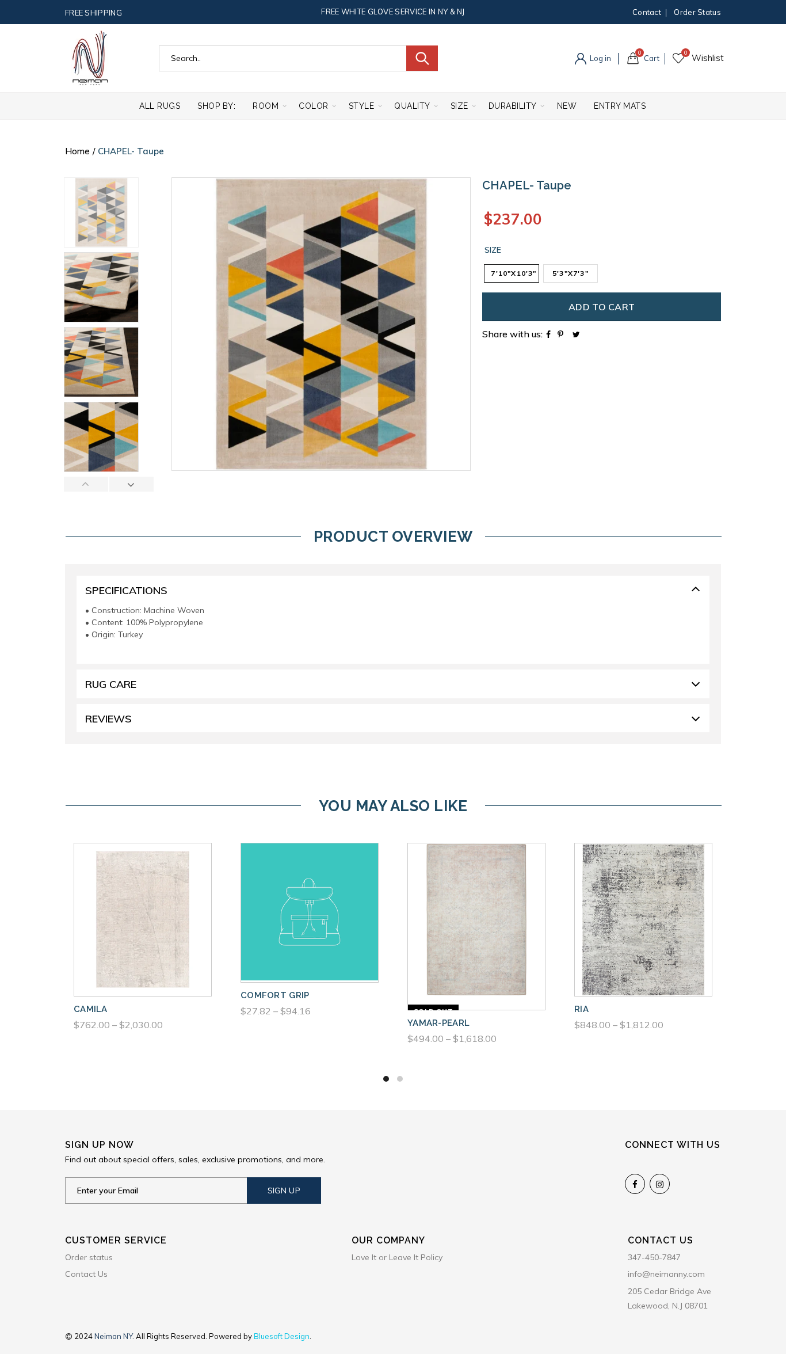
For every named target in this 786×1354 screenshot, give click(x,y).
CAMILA (91, 1009)
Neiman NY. (115, 1336)
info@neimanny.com (666, 1274)
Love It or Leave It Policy (397, 1257)
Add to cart (601, 307)
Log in (599, 58)
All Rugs (159, 106)
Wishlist (685, 53)
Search (422, 58)
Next (131, 484)
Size (459, 106)
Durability (513, 106)
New (567, 106)
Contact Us (86, 1274)
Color (314, 106)
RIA (581, 1009)
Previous (86, 484)
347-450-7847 (654, 1257)
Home (77, 151)
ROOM (265, 106)
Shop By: (216, 106)
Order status (697, 12)
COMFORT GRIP (275, 995)
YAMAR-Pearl (438, 1023)
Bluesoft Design (282, 1336)
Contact (646, 12)
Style (362, 106)
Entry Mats (620, 106)
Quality (412, 106)
